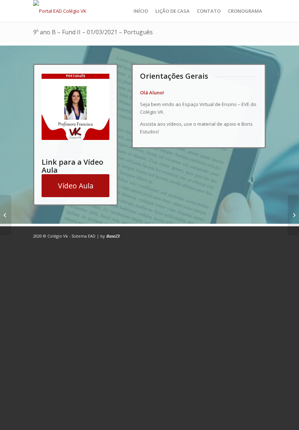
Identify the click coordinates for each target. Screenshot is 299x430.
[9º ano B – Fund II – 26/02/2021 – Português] (5, 215)
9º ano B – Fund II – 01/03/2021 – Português (93, 32)
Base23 (112, 236)
